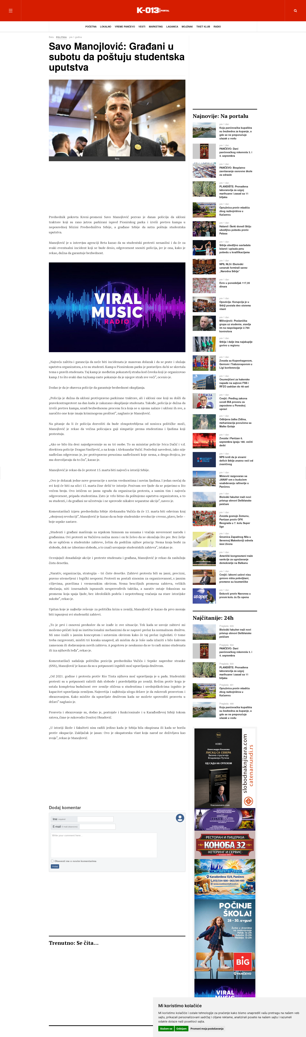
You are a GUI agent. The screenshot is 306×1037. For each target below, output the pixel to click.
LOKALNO (105, 26)
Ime (59, 819)
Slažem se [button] (166, 1028)
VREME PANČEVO (125, 26)
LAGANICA (172, 26)
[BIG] (224, 938)
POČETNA (91, 26)
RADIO (217, 26)
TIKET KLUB (203, 26)
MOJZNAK (187, 26)
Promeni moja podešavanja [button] (207, 1028)
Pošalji (55, 866)
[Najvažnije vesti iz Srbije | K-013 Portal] (153, 10)
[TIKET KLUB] (224, 819)
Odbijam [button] (181, 1028)
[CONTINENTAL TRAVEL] (224, 878)
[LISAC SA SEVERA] (224, 768)
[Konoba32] (224, 844)
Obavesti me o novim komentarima (75, 861)
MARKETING (156, 26)
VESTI (141, 26)
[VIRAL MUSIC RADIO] (117, 307)
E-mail (65, 826)
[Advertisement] (117, 189)
